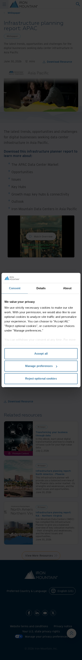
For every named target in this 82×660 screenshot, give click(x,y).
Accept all (41, 353)
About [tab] (67, 288)
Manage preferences (39, 366)
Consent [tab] (14, 288)
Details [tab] (41, 288)
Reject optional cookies (41, 378)
